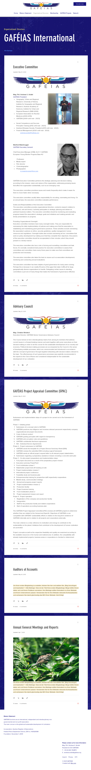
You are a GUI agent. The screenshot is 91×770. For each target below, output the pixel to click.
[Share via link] (27, 280)
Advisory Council (23, 306)
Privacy (71, 757)
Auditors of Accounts (25, 569)
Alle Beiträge (8, 50)
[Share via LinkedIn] (23, 280)
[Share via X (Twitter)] (18, 280)
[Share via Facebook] (14, 280)
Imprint (64, 757)
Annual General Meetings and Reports (35, 627)
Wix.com (73, 763)
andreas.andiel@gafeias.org (72, 752)
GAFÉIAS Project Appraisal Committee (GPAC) (40, 391)
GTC (76, 757)
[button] (79, 4)
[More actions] (78, 62)
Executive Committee (25, 67)
